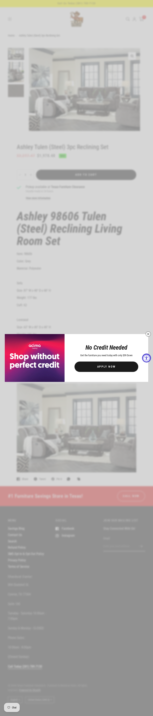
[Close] (148, 334)
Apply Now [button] (106, 366)
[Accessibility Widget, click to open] (146, 358)
